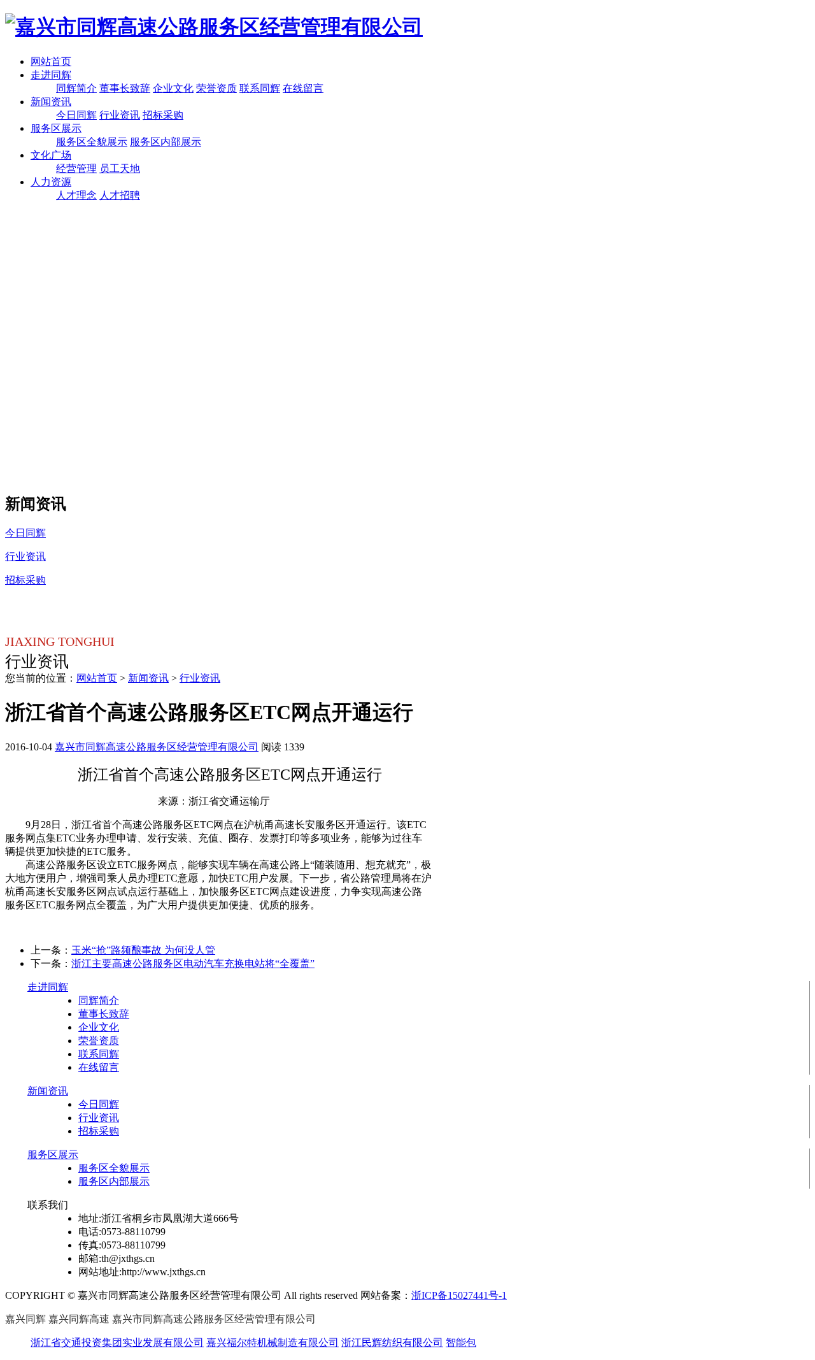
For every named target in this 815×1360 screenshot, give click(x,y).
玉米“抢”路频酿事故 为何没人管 (143, 950)
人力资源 (51, 181)
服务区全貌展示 (91, 141)
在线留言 (303, 88)
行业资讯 (119, 115)
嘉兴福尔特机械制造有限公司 (272, 1342)
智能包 (461, 1342)
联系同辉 (259, 88)
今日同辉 (76, 115)
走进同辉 (51, 74)
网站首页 (51, 61)
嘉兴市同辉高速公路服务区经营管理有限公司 (157, 746)
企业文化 (173, 88)
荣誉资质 (216, 88)
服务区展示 (56, 128)
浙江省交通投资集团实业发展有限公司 (117, 1342)
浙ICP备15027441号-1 (459, 1295)
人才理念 (76, 195)
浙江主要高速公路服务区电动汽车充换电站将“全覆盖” (193, 963)
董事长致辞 (124, 88)
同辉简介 (76, 88)
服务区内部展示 (165, 141)
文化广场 (51, 155)
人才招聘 (119, 195)
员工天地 (119, 168)
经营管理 (76, 168)
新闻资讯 (51, 101)
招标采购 (163, 115)
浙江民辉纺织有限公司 (392, 1342)
